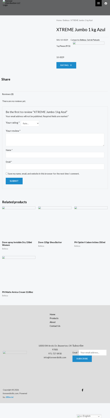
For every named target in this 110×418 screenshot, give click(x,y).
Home (59, 20)
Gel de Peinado (93, 40)
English (86, 416)
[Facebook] (106, 3)
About (53, 322)
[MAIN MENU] (98, 3)
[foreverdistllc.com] (13, 3)
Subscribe (82, 359)
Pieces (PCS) (65, 46)
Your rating (13, 122)
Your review (13, 130)
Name (9, 150)
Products (54, 318)
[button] (66, 65)
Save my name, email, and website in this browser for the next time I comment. (43, 173)
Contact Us (55, 326)
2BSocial (9, 397)
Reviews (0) (7, 94)
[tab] (7, 94)
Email (9, 162)
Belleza (66, 20)
